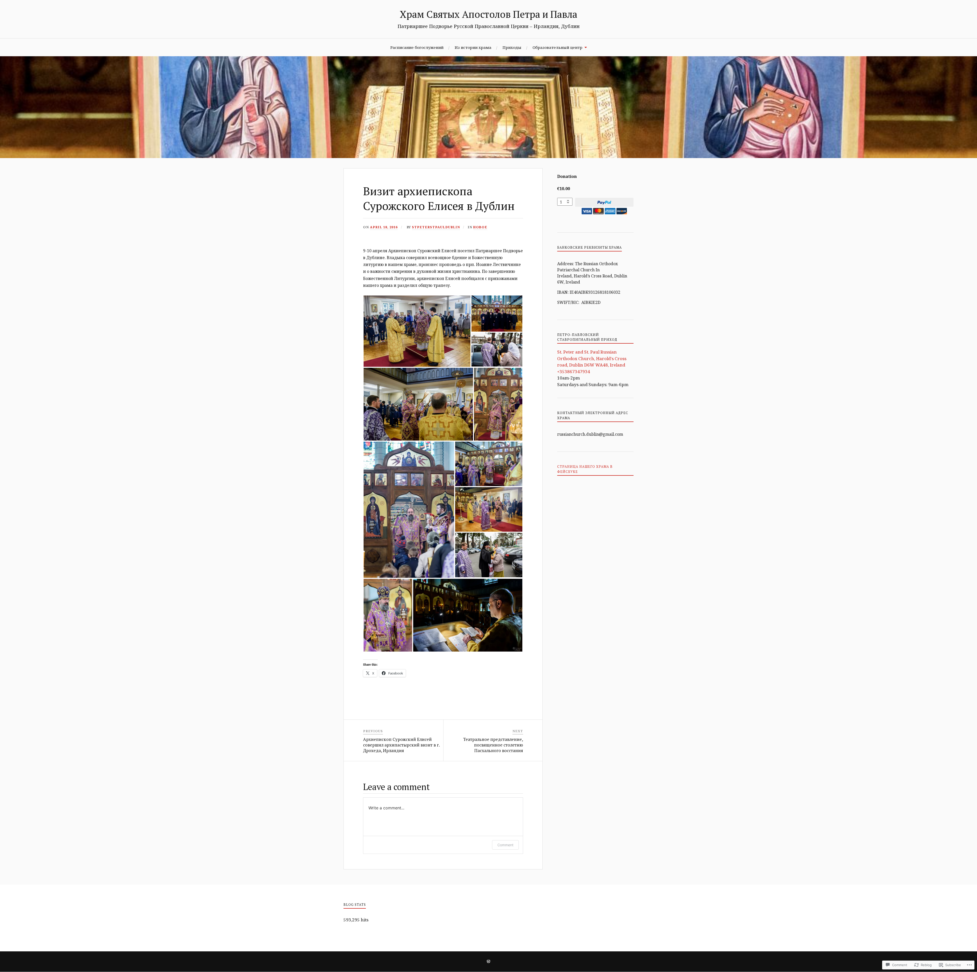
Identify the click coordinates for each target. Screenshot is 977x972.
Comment (505, 845)
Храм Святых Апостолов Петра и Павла (488, 14)
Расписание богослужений (416, 47)
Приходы (511, 47)
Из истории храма (473, 47)
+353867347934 (573, 371)
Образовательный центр (557, 47)
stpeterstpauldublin (436, 227)
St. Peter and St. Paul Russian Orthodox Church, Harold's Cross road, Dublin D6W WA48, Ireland (591, 358)
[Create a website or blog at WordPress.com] (488, 962)
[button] (417, 331)
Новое (480, 227)
